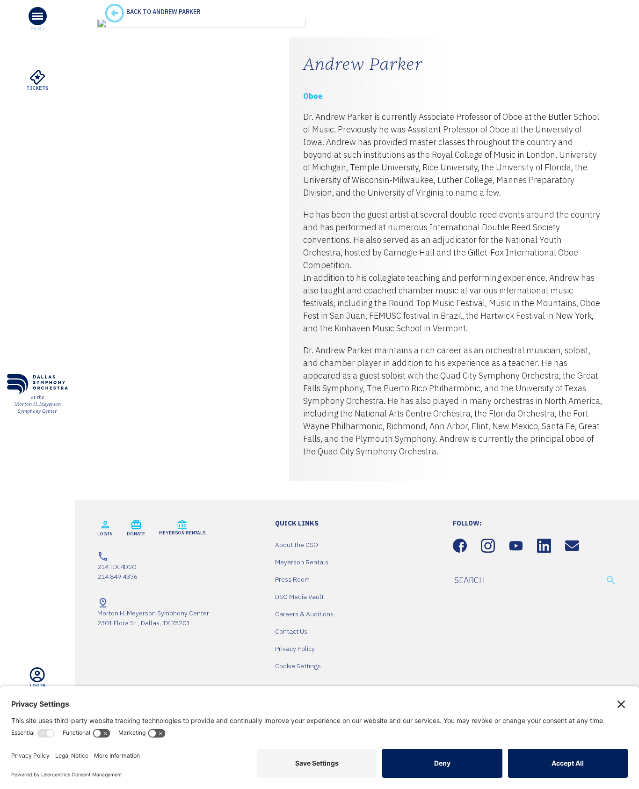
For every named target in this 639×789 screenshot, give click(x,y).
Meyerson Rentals (301, 562)
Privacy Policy (295, 648)
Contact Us (291, 631)
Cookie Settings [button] (298, 666)
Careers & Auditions (304, 614)
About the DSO (296, 545)
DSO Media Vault (299, 596)
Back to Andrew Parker (162, 11)
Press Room (292, 579)
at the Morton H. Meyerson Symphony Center (38, 404)
